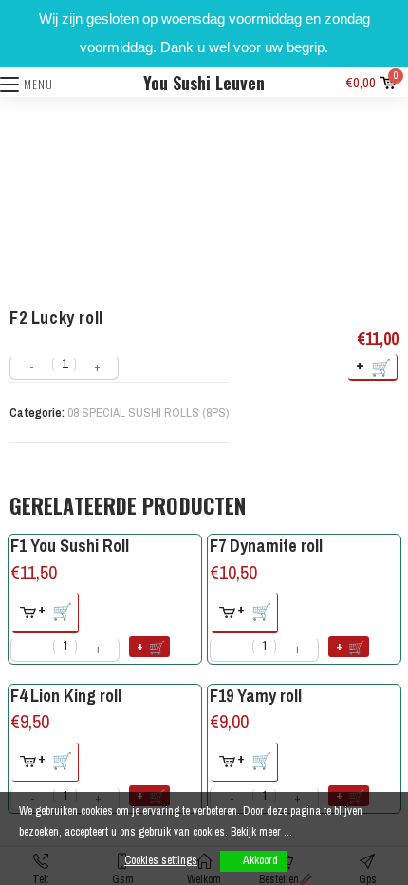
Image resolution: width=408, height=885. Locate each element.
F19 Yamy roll (256, 695)
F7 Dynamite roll (266, 545)
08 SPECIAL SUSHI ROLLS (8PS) (148, 413)
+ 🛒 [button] (56, 610)
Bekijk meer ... (261, 831)
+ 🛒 (374, 366)
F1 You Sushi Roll (69, 545)
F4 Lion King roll (65, 695)
